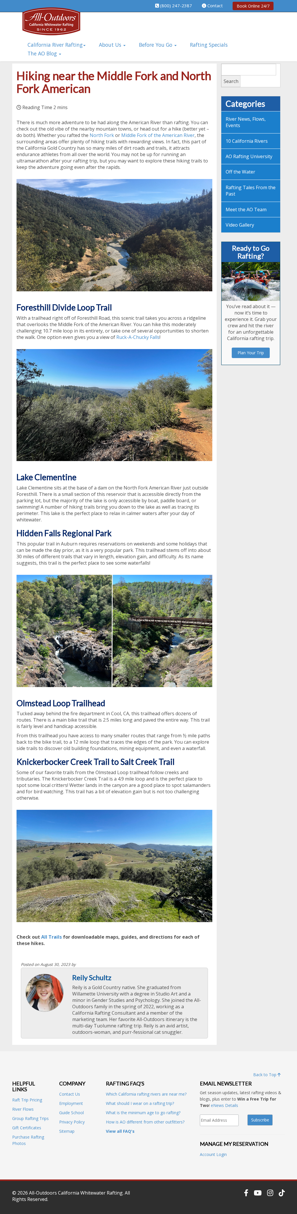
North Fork (102, 135)
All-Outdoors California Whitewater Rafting (76, 1193)
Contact (215, 5)
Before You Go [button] (156, 44)
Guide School (71, 1112)
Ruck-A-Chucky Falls (138, 337)
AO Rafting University (249, 156)
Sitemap (67, 1131)
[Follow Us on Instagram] (270, 1193)
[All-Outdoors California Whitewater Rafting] (51, 25)
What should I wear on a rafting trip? (140, 1103)
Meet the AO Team (246, 209)
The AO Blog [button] (43, 53)
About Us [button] (111, 44)
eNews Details (224, 1105)
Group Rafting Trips (30, 1118)
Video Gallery (240, 225)
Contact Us (69, 1094)
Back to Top (265, 1074)
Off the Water (240, 172)
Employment (71, 1103)
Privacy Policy (72, 1122)
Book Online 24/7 (253, 6)
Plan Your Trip (251, 352)
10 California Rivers (247, 141)
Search (231, 81)
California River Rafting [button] (55, 44)
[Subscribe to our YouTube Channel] (258, 1193)
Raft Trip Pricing (27, 1100)
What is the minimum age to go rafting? (143, 1112)
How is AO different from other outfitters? (145, 1122)
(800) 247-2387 (176, 5)
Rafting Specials (209, 44)
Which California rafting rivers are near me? (146, 1094)
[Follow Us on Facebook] (246, 1193)
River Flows (23, 1109)
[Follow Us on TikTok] (282, 1193)
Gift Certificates (26, 1127)
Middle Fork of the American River (158, 135)
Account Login (213, 1154)
